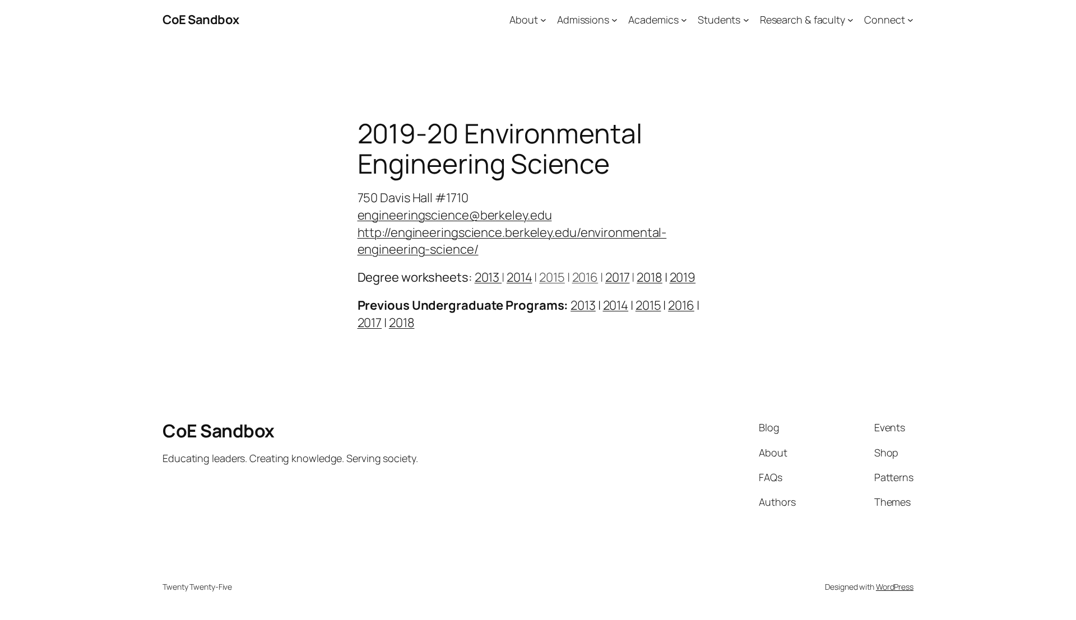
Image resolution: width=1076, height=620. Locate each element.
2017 (617, 277)
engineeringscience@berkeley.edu (455, 215)
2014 (519, 277)
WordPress (894, 586)
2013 (488, 277)
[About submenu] (543, 20)
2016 (585, 277)
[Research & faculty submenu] (850, 20)
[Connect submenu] (910, 20)
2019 (683, 277)
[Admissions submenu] (614, 20)
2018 (649, 277)
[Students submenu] (746, 20)
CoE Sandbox (201, 19)
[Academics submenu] (684, 20)
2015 (552, 277)
